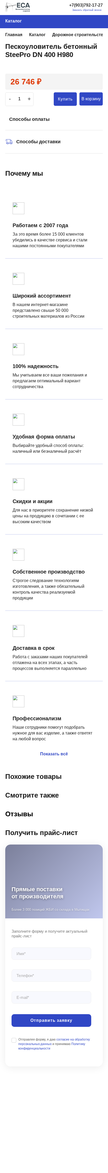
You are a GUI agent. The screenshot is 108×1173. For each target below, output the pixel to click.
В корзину (91, 99)
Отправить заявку (51, 1020)
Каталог (13, 21)
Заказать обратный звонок (86, 10)
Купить (65, 99)
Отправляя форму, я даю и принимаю (54, 1044)
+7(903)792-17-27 (86, 5)
